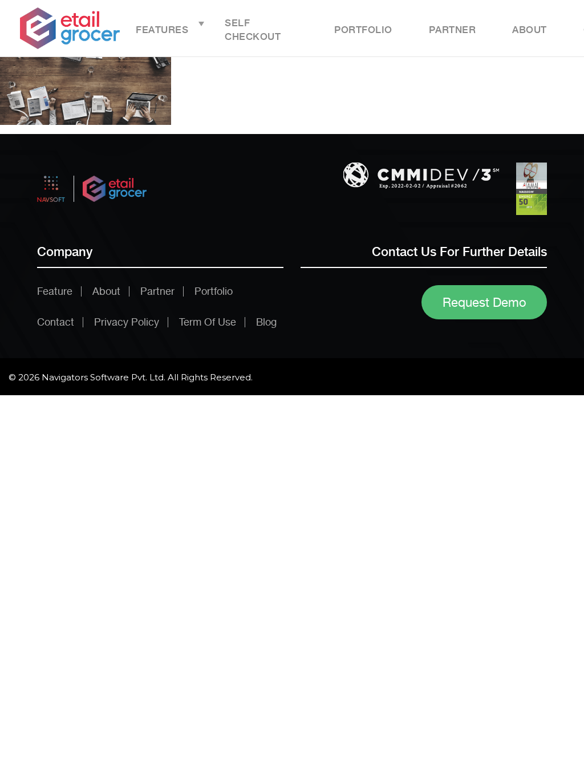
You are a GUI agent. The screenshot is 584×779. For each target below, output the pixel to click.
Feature (54, 291)
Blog (266, 322)
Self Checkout (253, 29)
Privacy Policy (126, 322)
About (529, 29)
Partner (452, 29)
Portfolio (363, 29)
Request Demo (484, 302)
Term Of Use (207, 322)
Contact (55, 322)
